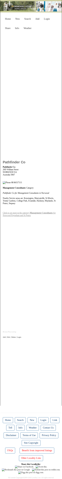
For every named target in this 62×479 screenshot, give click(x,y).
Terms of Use (29, 435)
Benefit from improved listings (37, 450)
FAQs (10, 450)
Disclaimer (11, 435)
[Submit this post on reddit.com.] (46, 469)
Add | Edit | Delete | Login (12, 337)
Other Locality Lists (31, 458)
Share (8, 28)
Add (37, 19)
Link (55, 420)
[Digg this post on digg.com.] (31, 472)
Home (8, 19)
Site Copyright (31, 443)
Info (17, 28)
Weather (28, 28)
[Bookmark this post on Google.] (16, 469)
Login (47, 19)
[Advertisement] (31, 62)
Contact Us (48, 427)
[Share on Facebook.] (24, 467)
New (17, 19)
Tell (10, 427)
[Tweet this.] (41, 467)
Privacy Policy (49, 435)
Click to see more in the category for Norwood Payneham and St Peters (29, 214)
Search (27, 19)
